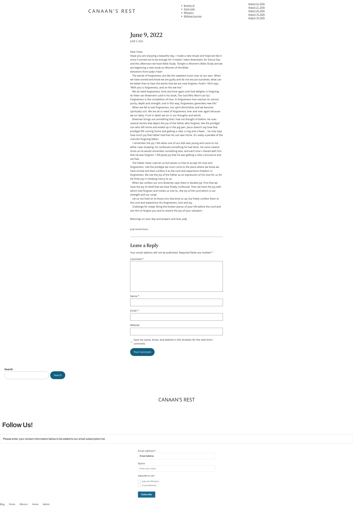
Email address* (147, 450)
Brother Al (189, 5)
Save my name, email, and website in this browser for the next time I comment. (173, 341)
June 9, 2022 (146, 34)
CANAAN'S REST (112, 11)
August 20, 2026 (256, 10)
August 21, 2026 (256, 7)
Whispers (189, 12)
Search (8, 369)
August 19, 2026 (256, 14)
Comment (137, 259)
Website (135, 325)
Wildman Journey (193, 16)
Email (134, 310)
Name (134, 296)
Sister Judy (189, 9)
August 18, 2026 (256, 17)
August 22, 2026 (256, 3)
